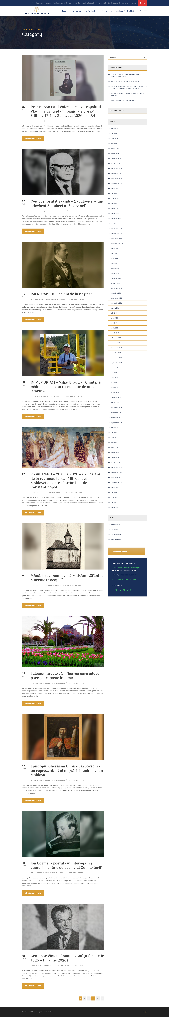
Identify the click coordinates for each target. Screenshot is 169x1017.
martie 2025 (115, 213)
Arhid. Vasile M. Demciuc (56, 121)
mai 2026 (114, 144)
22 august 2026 (37, 121)
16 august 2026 (37, 299)
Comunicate (107, 11)
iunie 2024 (114, 258)
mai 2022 (114, 383)
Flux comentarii (116, 535)
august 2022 (115, 368)
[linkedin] (120, 590)
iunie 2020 (114, 497)
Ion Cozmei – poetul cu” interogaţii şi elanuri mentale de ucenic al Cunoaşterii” (66, 866)
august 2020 (115, 487)
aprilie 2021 (114, 448)
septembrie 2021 (116, 423)
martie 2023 (115, 333)
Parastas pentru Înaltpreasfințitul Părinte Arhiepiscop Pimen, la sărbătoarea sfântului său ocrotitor (129, 87)
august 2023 (115, 308)
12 (97, 998)
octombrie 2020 (116, 477)
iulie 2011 (113, 502)
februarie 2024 (116, 278)
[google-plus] (116, 590)
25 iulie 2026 (35, 493)
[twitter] (128, 590)
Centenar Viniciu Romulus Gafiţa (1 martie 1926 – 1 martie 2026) (67, 958)
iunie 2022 (114, 378)
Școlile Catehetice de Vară (118, 3)
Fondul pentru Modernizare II (63, 3)
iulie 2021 (114, 433)
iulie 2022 (114, 373)
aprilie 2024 (115, 268)
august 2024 (115, 248)
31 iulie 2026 (35, 396)
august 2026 (115, 129)
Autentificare (115, 525)
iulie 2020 (114, 492)
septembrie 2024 (117, 243)
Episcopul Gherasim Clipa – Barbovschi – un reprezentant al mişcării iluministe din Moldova (67, 771)
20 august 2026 (37, 211)
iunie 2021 (114, 438)
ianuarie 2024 (115, 283)
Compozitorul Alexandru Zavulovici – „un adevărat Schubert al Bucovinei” (67, 204)
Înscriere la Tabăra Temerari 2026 (94, 3)
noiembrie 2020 (116, 472)
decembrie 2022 (116, 348)
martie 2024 (115, 273)
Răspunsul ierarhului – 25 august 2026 (124, 100)
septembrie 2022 (116, 363)
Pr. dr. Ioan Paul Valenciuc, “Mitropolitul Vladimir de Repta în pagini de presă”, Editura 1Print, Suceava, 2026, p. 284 (66, 111)
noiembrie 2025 (116, 173)
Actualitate (77, 11)
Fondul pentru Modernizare (41, 3)
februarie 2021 (115, 458)
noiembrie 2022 (116, 353)
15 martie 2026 (36, 780)
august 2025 (115, 188)
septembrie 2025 (116, 183)
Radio (142, 3)
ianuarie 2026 (115, 164)
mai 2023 (114, 323)
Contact (133, 3)
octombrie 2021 (116, 418)
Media (78, 3)
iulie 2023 (114, 313)
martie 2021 (115, 453)
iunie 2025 (114, 198)
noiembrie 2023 (116, 293)
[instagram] (131, 590)
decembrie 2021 (116, 408)
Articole (72, 211)
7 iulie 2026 (35, 585)
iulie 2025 (114, 193)
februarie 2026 (116, 159)
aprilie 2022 (115, 388)
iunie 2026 (114, 139)
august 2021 (115, 428)
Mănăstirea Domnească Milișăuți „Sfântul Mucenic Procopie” (67, 578)
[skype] (124, 590)
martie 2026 (115, 154)
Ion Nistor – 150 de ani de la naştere (62, 294)
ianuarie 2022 (115, 403)
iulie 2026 (114, 134)
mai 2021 (114, 443)
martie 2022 (115, 393)
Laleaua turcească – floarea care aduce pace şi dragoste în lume (65, 676)
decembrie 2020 (116, 467)
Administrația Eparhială (125, 11)
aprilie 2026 (115, 149)
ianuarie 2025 (115, 223)
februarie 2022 (116, 398)
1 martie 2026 (36, 965)
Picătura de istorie (77, 121)
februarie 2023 (116, 338)
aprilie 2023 (115, 328)
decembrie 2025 (116, 169)
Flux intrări (114, 530)
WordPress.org (116, 540)
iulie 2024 (114, 253)
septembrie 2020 (117, 482)
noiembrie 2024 (116, 233)
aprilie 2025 (115, 208)
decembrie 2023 (116, 288)
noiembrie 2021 (116, 413)
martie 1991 (114, 507)
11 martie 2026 (36, 873)
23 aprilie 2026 (36, 683)
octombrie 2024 (116, 238)
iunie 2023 (114, 318)
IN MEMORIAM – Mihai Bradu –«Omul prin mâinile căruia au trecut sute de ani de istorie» (66, 387)
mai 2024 (114, 263)
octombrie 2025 (116, 178)
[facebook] (112, 590)
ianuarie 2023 (115, 343)
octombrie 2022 (116, 358)
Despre (65, 11)
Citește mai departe (33, 138)
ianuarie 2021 (115, 463)
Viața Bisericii (91, 11)
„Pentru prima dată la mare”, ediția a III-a (125, 81)
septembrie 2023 (116, 303)
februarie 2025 (116, 218)
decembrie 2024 (116, 228)
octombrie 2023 (116, 298)
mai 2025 (114, 203)
